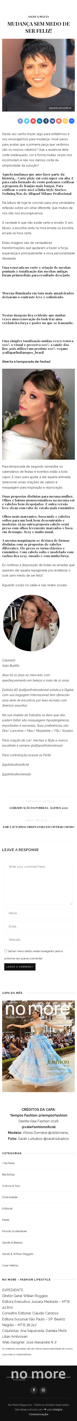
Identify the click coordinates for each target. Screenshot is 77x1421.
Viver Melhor (10, 1265)
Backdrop (8, 1174)
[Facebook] (33, 1390)
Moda (5, 1219)
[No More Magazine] (38, 1376)
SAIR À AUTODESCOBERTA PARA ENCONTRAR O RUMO (38, 827)
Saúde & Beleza (38, 16)
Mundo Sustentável (14, 1231)
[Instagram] (43, 1390)
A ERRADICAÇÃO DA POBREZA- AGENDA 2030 (38, 808)
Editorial (7, 1208)
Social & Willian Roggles (17, 1253)
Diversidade (9, 1197)
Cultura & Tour (11, 1185)
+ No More (8, 1163)
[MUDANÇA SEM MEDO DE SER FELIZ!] (38, 75)
